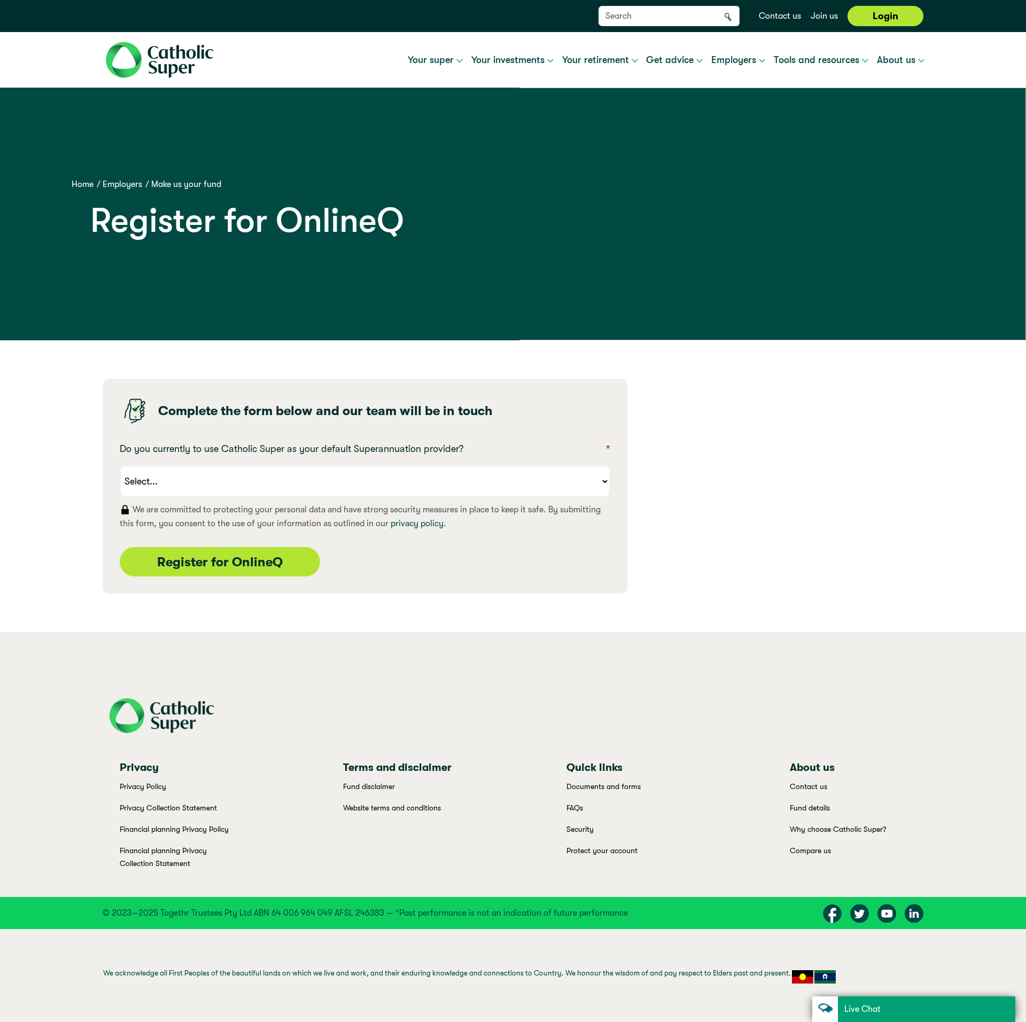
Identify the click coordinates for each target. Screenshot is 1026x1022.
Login (885, 16)
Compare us (810, 850)
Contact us (780, 16)
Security (580, 829)
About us (897, 59)
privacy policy (417, 523)
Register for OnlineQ (220, 562)
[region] (513, 976)
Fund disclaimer (369, 786)
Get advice (671, 59)
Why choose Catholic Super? (838, 829)
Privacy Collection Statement (168, 807)
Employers (735, 59)
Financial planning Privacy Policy (174, 829)
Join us (824, 16)
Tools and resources (818, 59)
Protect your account (602, 850)
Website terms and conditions (392, 807)
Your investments (509, 59)
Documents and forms (603, 786)
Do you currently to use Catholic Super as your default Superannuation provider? (365, 448)
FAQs (574, 807)
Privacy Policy (143, 786)
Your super (432, 59)
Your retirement (597, 59)
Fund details (810, 807)
